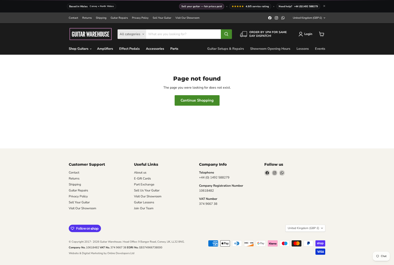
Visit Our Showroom (187, 18)
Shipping (101, 18)
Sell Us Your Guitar (146, 190)
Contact (73, 18)
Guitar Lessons (144, 202)
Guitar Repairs (119, 18)
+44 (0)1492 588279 (306, 6)
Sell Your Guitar (162, 18)
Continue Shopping (197, 100)
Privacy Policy (140, 18)
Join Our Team (143, 208)
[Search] (226, 34)
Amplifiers (105, 48)
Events (320, 48)
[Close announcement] (324, 6)
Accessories (155, 48)
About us (140, 172)
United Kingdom (307, 18)
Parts (174, 48)
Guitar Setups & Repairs (225, 48)
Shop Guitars (79, 48)
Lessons (303, 48)
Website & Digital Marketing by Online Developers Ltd (101, 253)
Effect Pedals (129, 48)
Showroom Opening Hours (270, 48)
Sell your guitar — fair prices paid (201, 6)
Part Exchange (144, 184)
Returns (87, 18)
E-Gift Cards (142, 178)
